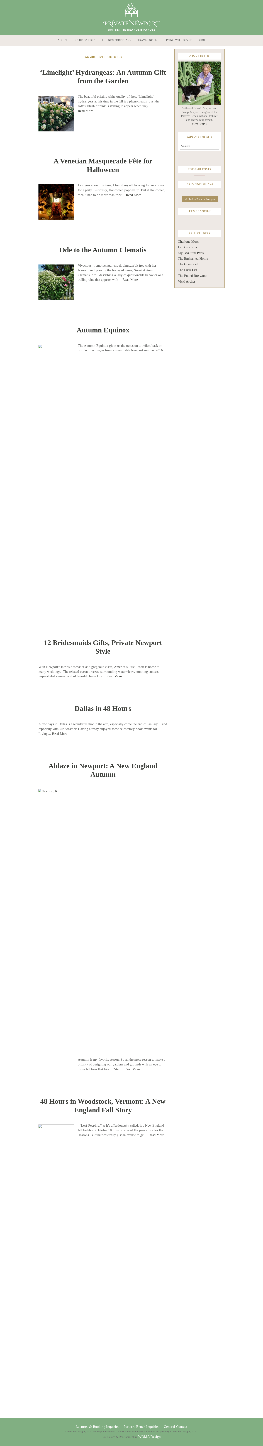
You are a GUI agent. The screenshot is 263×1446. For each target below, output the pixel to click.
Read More (85, 111)
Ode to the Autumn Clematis (103, 250)
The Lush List (187, 270)
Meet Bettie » (199, 123)
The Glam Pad (188, 264)
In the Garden (85, 40)
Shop (202, 40)
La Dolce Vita (187, 247)
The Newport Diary (116, 40)
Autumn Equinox (103, 330)
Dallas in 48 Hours (103, 708)
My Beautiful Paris (191, 253)
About (62, 40)
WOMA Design (149, 1436)
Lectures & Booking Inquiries (98, 1426)
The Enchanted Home (193, 258)
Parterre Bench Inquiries (141, 1426)
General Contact (175, 1426)
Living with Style (178, 40)
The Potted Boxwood (193, 276)
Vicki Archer (186, 281)
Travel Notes (148, 40)
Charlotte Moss (188, 241)
